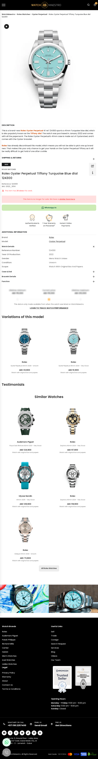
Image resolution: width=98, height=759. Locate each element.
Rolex (4, 145)
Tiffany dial (35, 133)
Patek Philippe (8, 639)
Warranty (6, 676)
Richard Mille (8, 643)
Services (55, 647)
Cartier (5, 647)
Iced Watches (8, 660)
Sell (52, 631)
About (5, 681)
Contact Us (7, 685)
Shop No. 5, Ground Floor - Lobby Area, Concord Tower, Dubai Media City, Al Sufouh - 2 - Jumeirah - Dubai (22, 740)
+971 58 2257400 (17, 725)
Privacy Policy (8, 672)
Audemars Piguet (10, 635)
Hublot (5, 652)
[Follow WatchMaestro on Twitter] (10, 733)
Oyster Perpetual (57, 241)
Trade (54, 635)
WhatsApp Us (50, 207)
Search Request (58, 643)
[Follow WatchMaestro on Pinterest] (34, 733)
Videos (54, 656)
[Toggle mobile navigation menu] (3, 5)
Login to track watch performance (49, 308)
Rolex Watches (9, 169)
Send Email (41, 725)
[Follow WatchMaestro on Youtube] (22, 733)
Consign (55, 639)
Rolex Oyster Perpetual (32, 130)
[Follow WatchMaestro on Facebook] (4, 733)
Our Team (55, 660)
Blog (53, 652)
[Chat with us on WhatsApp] (6, 742)
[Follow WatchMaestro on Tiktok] (28, 733)
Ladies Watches (9, 664)
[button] (88, 5)
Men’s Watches (9, 656)
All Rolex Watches (49, 568)
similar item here (67, 199)
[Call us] (6, 752)
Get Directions (63, 725)
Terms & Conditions (11, 689)
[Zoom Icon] (49, 69)
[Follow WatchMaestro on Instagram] (16, 733)
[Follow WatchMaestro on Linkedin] (40, 733)
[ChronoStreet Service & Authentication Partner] (83, 677)
